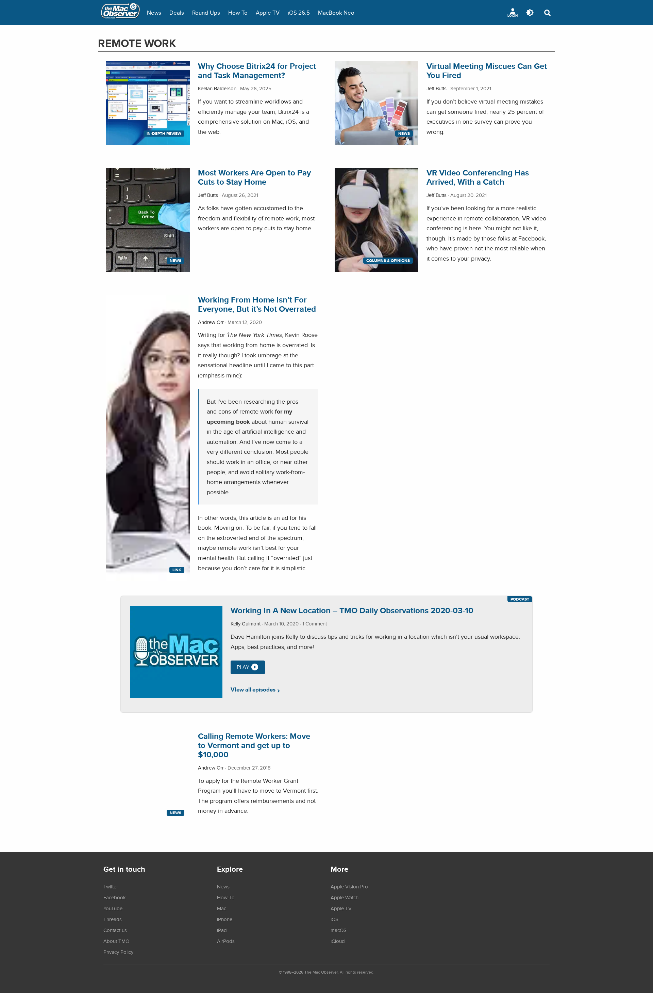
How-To (238, 12)
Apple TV (268, 12)
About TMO (116, 941)
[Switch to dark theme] (529, 12)
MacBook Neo (336, 12)
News (154, 12)
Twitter (110, 886)
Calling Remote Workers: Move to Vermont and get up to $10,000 (254, 745)
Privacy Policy (118, 952)
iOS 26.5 (299, 12)
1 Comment (314, 623)
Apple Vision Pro (349, 886)
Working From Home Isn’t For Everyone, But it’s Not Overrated (257, 304)
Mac (221, 908)
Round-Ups (206, 12)
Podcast (519, 599)
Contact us (115, 930)
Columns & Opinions (388, 261)
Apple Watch (344, 897)
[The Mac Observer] (120, 12)
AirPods (226, 941)
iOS (334, 919)
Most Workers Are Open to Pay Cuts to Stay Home (254, 177)
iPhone (224, 919)
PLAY (243, 667)
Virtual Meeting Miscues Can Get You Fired (486, 70)
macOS (339, 930)
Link (176, 570)
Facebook (114, 897)
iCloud (338, 941)
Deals (176, 12)
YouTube (112, 908)
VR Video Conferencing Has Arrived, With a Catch (477, 177)
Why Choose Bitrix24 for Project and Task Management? (257, 70)
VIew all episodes (253, 689)
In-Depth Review (164, 133)
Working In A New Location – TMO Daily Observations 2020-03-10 (352, 610)
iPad (222, 930)
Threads (112, 919)
